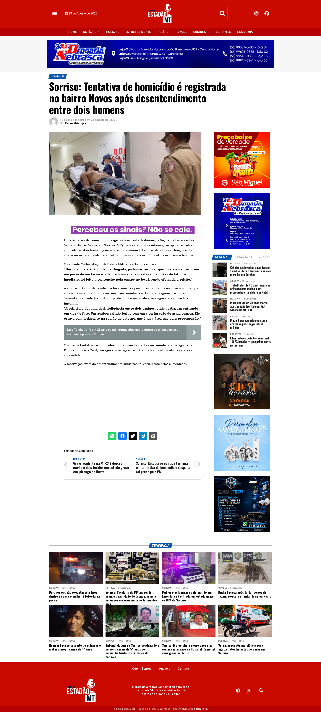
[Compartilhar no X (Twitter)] (133, 437)
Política (164, 31)
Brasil (182, 31)
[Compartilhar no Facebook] (122, 437)
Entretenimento (138, 31)
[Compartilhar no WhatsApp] (112, 437)
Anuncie (164, 668)
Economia (245, 31)
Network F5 (200, 709)
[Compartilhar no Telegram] (143, 437)
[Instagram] (256, 13)
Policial (112, 31)
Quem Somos (142, 668)
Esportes (223, 31)
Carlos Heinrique (75, 123)
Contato (183, 668)
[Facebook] (266, 13)
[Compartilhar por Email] (153, 437)
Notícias (89, 31)
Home (72, 31)
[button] (54, 13)
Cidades (199, 31)
